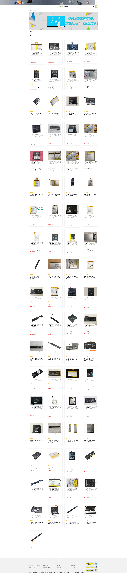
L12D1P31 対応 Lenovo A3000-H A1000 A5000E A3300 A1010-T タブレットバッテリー (72, 250)
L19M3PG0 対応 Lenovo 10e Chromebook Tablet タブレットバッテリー (72, 114)
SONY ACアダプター (46, 563)
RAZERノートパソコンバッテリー (34, 563)
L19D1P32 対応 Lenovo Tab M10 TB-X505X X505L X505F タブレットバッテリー (72, 277)
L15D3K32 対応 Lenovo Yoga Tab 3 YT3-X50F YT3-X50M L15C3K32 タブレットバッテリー (54, 441)
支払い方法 (59, 565)
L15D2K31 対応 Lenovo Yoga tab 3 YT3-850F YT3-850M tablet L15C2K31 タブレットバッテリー (54, 332)
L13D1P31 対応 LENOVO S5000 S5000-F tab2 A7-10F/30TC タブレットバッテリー (90, 195)
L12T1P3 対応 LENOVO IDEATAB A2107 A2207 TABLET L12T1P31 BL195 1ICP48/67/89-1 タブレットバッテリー (72, 468)
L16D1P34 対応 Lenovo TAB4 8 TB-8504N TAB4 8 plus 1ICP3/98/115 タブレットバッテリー (54, 414)
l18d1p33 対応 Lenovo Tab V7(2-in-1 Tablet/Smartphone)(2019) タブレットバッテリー (90, 304)
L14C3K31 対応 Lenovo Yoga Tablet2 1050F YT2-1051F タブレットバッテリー (36, 550)
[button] (96, 6)
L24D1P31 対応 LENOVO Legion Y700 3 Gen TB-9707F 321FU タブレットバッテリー (36, 87)
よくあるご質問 (59, 563)
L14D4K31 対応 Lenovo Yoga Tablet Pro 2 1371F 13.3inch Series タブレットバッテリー (36, 359)
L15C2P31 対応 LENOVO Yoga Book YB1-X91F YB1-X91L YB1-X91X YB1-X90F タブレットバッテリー (90, 359)
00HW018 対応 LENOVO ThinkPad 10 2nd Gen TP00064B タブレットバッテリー (90, 114)
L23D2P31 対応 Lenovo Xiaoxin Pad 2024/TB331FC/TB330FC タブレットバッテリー (36, 60)
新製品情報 (73, 565)
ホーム (30, 10)
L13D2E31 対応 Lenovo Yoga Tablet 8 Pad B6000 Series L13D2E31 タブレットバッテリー (36, 496)
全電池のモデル (73, 563)
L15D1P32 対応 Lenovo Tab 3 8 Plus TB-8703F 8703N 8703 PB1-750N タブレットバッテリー (72, 414)
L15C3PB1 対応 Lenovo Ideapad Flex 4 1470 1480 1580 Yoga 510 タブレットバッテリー (72, 359)
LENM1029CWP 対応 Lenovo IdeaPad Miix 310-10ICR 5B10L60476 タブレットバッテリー (36, 141)
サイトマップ (73, 567)
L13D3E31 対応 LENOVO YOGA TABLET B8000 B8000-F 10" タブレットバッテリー (72, 523)
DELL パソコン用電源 (46, 567)
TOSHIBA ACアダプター (47, 565)
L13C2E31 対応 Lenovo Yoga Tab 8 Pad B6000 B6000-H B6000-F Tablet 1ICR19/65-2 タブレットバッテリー (36, 332)
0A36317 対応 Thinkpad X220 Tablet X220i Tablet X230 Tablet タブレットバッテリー (90, 468)
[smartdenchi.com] (63, 6)
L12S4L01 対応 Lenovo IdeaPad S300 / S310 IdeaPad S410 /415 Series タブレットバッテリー (36, 277)
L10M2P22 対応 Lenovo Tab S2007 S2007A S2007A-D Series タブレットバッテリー (90, 386)
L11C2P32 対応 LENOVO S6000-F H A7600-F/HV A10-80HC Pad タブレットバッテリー (54, 60)
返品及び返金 (59, 567)
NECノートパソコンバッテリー (34, 567)
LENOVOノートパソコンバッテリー (34, 565)
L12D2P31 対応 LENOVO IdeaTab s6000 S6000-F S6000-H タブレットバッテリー (72, 222)
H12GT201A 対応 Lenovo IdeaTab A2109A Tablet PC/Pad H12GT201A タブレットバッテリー (90, 414)
